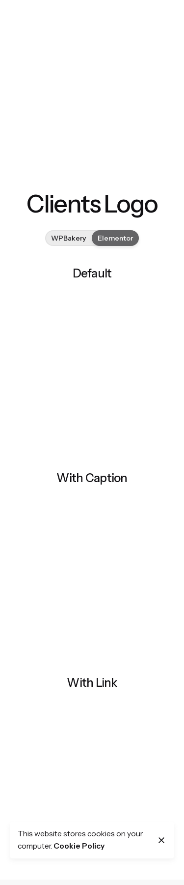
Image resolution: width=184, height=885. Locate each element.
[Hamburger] (40, 53)
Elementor (115, 237)
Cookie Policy (79, 846)
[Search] (146, 53)
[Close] (161, 840)
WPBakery (68, 237)
